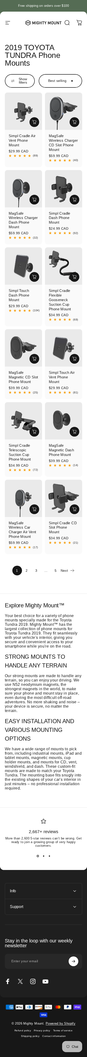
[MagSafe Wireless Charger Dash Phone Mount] (23, 188)
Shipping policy (30, 1036)
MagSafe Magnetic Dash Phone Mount (61, 450)
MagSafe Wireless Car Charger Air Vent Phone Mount (22, 530)
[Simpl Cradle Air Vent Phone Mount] (23, 111)
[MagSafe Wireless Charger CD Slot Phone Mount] (63, 111)
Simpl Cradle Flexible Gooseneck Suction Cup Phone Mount (60, 300)
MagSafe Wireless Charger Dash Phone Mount (23, 220)
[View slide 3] (49, 856)
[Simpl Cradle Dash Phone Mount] (63, 188)
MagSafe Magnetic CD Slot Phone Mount (23, 377)
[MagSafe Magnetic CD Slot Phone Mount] (23, 348)
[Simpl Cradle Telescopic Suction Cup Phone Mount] (23, 420)
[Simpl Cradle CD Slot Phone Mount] (63, 498)
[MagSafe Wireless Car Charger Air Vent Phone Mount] (23, 498)
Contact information (54, 1036)
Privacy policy (42, 1030)
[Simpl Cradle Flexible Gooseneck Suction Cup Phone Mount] (63, 266)
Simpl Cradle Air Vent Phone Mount (22, 140)
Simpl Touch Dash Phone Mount (19, 295)
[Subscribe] (73, 961)
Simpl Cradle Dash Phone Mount (59, 218)
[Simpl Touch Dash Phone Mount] (23, 266)
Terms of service (62, 1030)
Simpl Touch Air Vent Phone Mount (62, 377)
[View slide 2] (43, 856)
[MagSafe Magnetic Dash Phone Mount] (63, 420)
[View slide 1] (38, 856)
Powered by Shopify (60, 1023)
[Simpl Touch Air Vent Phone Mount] (63, 348)
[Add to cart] (34, 122)
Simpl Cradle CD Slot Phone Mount (63, 527)
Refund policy (22, 1030)
